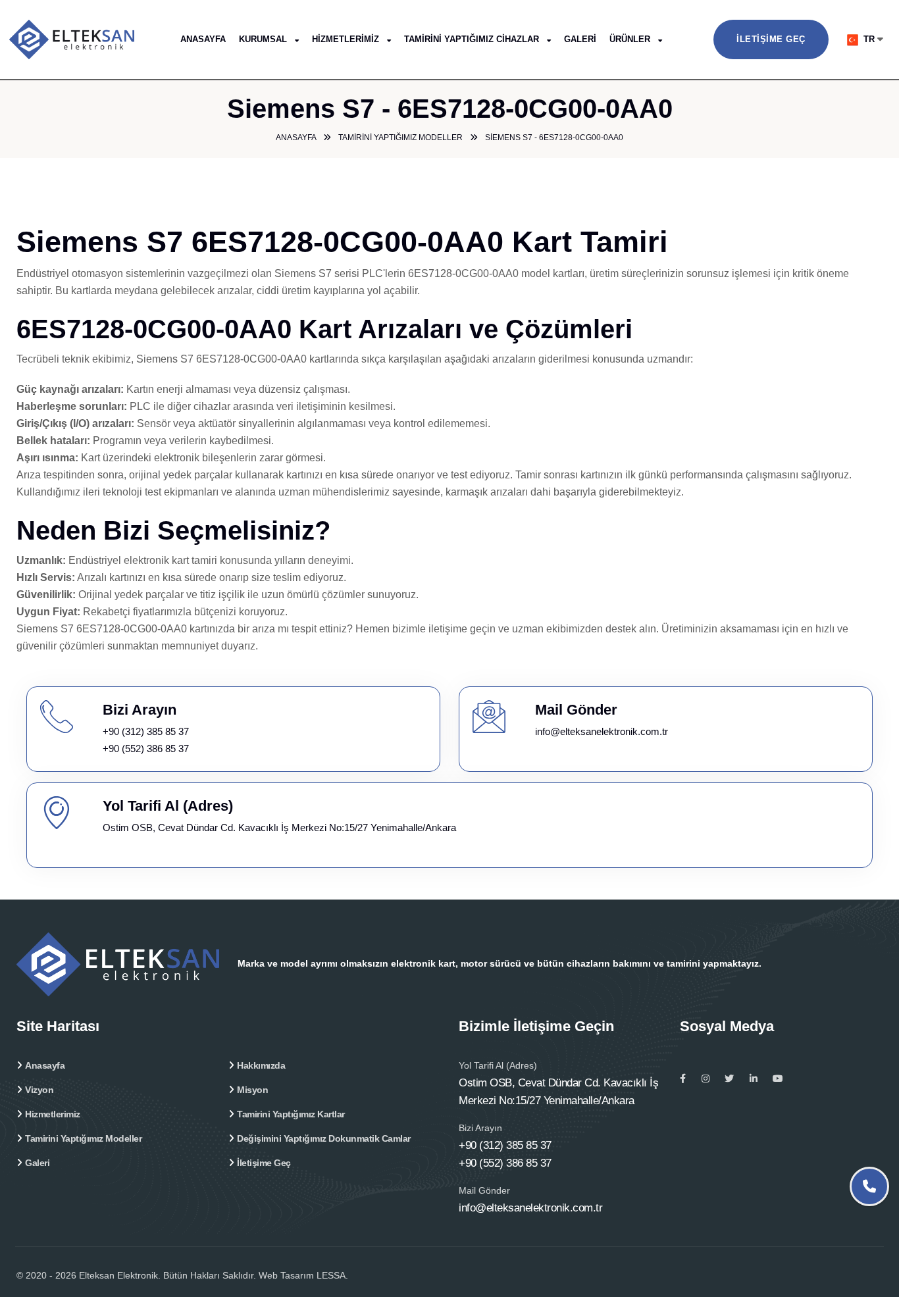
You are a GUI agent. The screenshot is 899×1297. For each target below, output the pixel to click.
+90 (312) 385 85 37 (146, 731)
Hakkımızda (261, 1065)
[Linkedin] (754, 1078)
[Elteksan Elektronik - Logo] (91, 38)
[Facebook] (683, 1078)
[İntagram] (705, 1078)
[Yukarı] (871, 1249)
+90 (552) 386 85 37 (146, 748)
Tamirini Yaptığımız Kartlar (291, 1114)
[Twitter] (729, 1078)
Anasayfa (203, 39)
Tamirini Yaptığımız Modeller (83, 1138)
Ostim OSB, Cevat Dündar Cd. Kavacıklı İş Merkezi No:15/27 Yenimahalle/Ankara (279, 827)
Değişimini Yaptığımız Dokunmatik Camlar (324, 1138)
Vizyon (39, 1089)
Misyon (252, 1089)
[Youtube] (778, 1078)
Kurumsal (264, 39)
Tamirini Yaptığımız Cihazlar (473, 39)
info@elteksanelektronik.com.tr (601, 731)
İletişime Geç (771, 39)
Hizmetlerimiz (347, 39)
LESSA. (332, 1275)
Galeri (580, 39)
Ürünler (631, 39)
